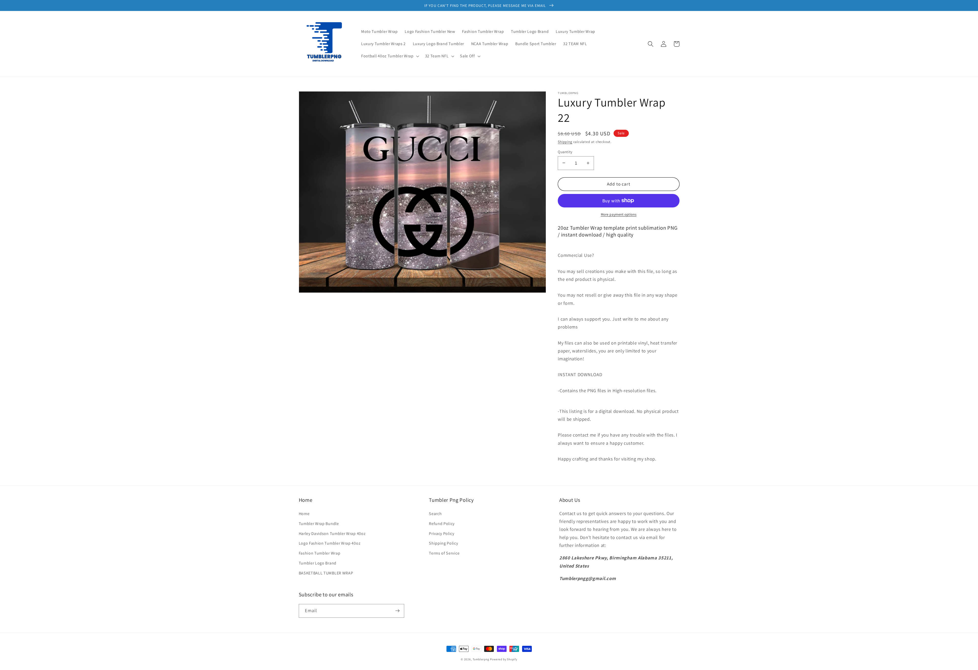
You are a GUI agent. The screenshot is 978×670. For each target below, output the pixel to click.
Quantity (565, 151)
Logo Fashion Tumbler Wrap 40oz (330, 543)
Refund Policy (442, 523)
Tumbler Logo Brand (317, 563)
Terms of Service (444, 553)
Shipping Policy (443, 543)
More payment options (619, 214)
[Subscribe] (397, 611)
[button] (390, 56)
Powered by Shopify (503, 659)
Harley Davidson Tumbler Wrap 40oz (332, 533)
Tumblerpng (481, 659)
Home (304, 513)
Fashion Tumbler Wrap (320, 553)
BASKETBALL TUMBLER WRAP (326, 573)
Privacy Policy (441, 533)
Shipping (565, 141)
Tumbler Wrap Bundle (319, 523)
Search (435, 513)
